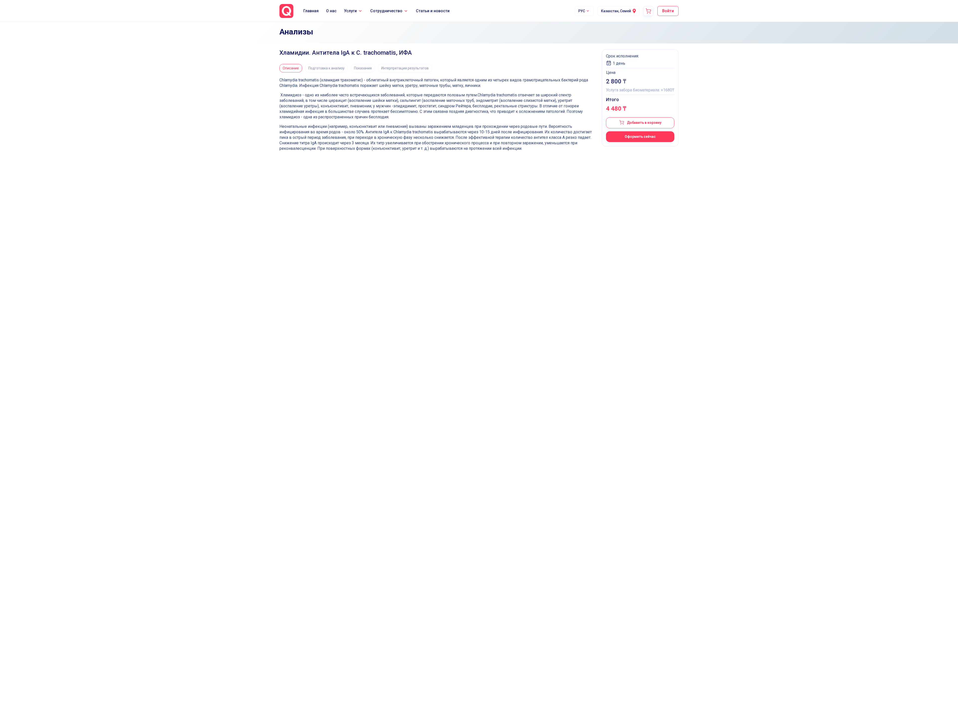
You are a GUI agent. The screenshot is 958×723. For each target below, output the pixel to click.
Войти (668, 10)
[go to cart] (648, 11)
